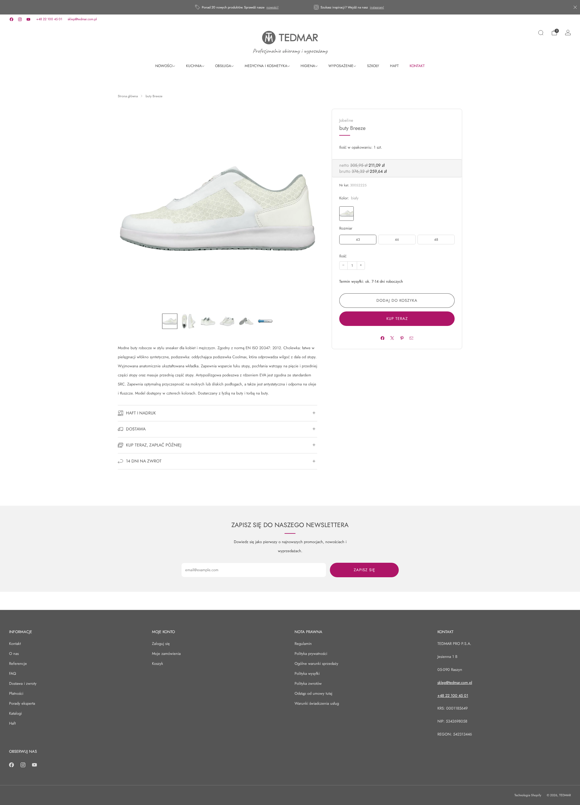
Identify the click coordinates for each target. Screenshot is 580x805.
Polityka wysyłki (307, 673)
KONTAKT (417, 66)
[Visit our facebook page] (11, 19)
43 (358, 239)
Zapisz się (364, 570)
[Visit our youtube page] (28, 19)
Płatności (16, 693)
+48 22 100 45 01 (49, 19)
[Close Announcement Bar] (575, 7)
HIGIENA (308, 66)
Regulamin (303, 643)
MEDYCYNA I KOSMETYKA (266, 66)
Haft (12, 723)
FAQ (12, 673)
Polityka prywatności (311, 653)
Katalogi (15, 713)
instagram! (377, 7)
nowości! (272, 7)
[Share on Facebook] (382, 338)
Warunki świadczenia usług (317, 703)
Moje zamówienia (166, 653)
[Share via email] (411, 338)
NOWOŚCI (163, 66)
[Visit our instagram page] (20, 19)
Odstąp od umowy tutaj (313, 693)
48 (436, 239)
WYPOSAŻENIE (340, 66)
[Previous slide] (129, 208)
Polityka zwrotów (308, 683)
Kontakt (15, 643)
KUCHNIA (194, 66)
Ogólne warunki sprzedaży (316, 663)
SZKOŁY (373, 66)
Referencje (18, 663)
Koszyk (157, 663)
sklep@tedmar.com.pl (82, 19)
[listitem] (237, 7)
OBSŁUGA (223, 66)
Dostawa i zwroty (23, 683)
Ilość (342, 256)
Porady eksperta (22, 703)
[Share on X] (392, 338)
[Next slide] (305, 208)
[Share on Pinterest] (401, 338)
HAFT (394, 66)
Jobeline (346, 120)
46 (397, 239)
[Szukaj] (541, 33)
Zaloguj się (161, 643)
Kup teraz (397, 318)
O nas (14, 653)
